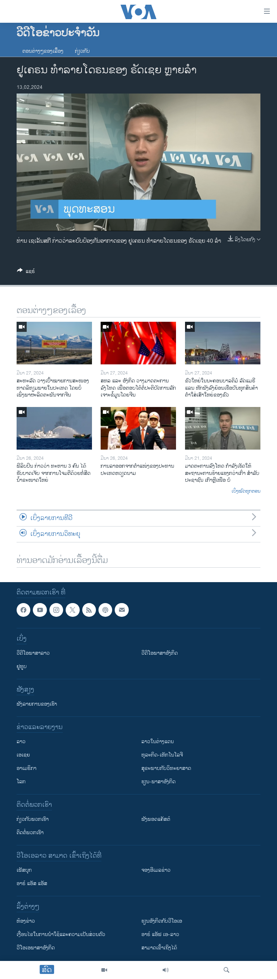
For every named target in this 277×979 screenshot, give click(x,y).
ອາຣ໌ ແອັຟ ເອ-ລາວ (160, 934)
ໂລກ (21, 781)
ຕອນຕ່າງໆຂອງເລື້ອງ (42, 51)
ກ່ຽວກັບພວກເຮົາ (33, 819)
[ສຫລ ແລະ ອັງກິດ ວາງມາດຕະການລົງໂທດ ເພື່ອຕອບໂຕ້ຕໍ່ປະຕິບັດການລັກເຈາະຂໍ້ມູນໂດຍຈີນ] (138, 343)
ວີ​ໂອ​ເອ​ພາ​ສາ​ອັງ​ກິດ (36, 948)
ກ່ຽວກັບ (82, 51)
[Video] (104, 970)
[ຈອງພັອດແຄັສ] (121, 610)
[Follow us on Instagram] (56, 610)
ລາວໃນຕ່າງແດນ (157, 741)
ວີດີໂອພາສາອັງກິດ (159, 653)
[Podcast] (105, 610)
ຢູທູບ (22, 666)
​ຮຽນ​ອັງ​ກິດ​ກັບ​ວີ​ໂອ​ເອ (161, 921)
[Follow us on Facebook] (23, 610)
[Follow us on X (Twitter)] (72, 610)
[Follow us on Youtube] (40, 610)
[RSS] (89, 610)
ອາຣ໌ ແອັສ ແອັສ (32, 883)
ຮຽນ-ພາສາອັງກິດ (158, 781)
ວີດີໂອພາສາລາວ (33, 653)
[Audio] (165, 970)
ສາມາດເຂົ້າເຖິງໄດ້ (159, 948)
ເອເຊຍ (23, 755)
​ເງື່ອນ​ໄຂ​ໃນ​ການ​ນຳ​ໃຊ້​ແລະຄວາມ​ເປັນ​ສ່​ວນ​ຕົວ (61, 934)
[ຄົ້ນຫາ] (226, 970)
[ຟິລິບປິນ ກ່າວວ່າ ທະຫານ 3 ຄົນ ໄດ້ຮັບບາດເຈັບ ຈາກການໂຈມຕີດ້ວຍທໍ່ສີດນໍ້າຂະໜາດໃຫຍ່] (54, 428)
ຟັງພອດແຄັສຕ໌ (155, 819)
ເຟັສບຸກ (24, 870)
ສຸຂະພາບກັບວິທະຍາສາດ (166, 768)
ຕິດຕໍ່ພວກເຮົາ (30, 832)
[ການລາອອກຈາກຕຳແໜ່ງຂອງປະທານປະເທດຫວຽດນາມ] (138, 428)
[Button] (26, 272)
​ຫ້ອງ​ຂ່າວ (26, 921)
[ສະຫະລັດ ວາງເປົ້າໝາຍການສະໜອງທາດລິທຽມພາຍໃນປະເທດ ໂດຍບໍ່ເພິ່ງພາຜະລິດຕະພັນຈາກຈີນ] (54, 343)
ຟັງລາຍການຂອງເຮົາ (37, 704)
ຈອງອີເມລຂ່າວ (156, 870)
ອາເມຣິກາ (26, 768)
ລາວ (21, 741)
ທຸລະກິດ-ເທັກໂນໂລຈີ (162, 755)
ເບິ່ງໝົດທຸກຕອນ (246, 491)
